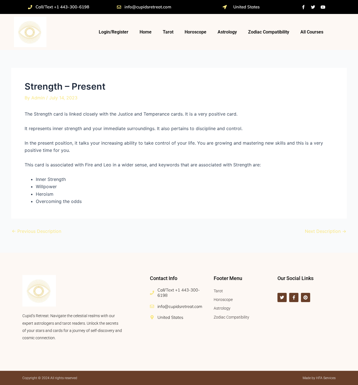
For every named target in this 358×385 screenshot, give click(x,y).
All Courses (311, 32)
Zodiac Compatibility (268, 32)
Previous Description (36, 231)
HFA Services (326, 378)
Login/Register (113, 32)
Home (146, 32)
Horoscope (195, 32)
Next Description (325, 231)
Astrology (227, 32)
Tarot (168, 32)
